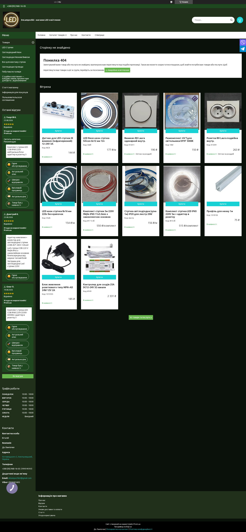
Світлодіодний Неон (11, 52)
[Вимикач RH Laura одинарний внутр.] (140, 111)
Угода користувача (46, 515)
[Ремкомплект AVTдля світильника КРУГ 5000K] (181, 111)
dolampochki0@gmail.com (19, 478)
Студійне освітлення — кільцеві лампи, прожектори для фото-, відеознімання (15, 78)
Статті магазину (10, 87)
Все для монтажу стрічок (14, 62)
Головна (41, 35)
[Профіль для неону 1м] (223, 184)
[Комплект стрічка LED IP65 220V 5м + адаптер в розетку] (181, 184)
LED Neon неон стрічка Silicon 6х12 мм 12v (96, 139)
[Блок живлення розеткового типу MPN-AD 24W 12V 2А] (58, 257)
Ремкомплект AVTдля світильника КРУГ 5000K (179, 139)
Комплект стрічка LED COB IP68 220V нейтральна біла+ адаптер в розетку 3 (17, 151)
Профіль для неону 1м (220, 211)
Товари (6, 42)
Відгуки (41, 503)
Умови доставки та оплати (50, 509)
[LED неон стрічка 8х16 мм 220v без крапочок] (58, 184)
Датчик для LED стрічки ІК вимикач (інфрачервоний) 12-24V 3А (57, 141)
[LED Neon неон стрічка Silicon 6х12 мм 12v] (99, 111)
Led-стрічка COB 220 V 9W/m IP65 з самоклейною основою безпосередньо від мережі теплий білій (18, 253)
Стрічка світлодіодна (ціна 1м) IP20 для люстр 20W (140, 212)
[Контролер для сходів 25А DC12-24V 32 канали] (99, 257)
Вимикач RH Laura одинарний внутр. (134, 139)
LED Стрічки (7, 47)
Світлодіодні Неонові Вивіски (16, 57)
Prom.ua (137, 524)
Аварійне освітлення (118, 70)
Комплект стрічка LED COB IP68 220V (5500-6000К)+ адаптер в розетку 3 (17, 314)
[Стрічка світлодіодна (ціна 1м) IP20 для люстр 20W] (140, 184)
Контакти (86, 35)
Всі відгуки (18, 376)
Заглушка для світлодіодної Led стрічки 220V (15, 263)
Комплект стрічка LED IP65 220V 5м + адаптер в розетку (181, 214)
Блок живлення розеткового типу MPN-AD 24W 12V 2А (57, 287)
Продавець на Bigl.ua (123, 527)
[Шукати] (231, 20)
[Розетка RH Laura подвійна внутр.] (223, 111)
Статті (41, 512)
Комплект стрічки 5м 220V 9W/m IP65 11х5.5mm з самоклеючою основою (98, 214)
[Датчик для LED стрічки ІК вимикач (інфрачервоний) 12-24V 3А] (58, 111)
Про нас (73, 35)
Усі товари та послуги (140, 317)
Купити (58, 131)
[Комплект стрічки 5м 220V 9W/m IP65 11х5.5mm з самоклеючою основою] (99, 184)
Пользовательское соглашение (12, 98)
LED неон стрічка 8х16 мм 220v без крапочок (56, 212)
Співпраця (99, 35)
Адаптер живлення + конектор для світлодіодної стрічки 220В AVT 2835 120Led (17, 241)
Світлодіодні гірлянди (12, 67)
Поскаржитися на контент (117, 529)
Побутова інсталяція (11, 72)
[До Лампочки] (11, 20)
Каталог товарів (57, 35)
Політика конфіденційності (141, 529)
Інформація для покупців (15, 92)
